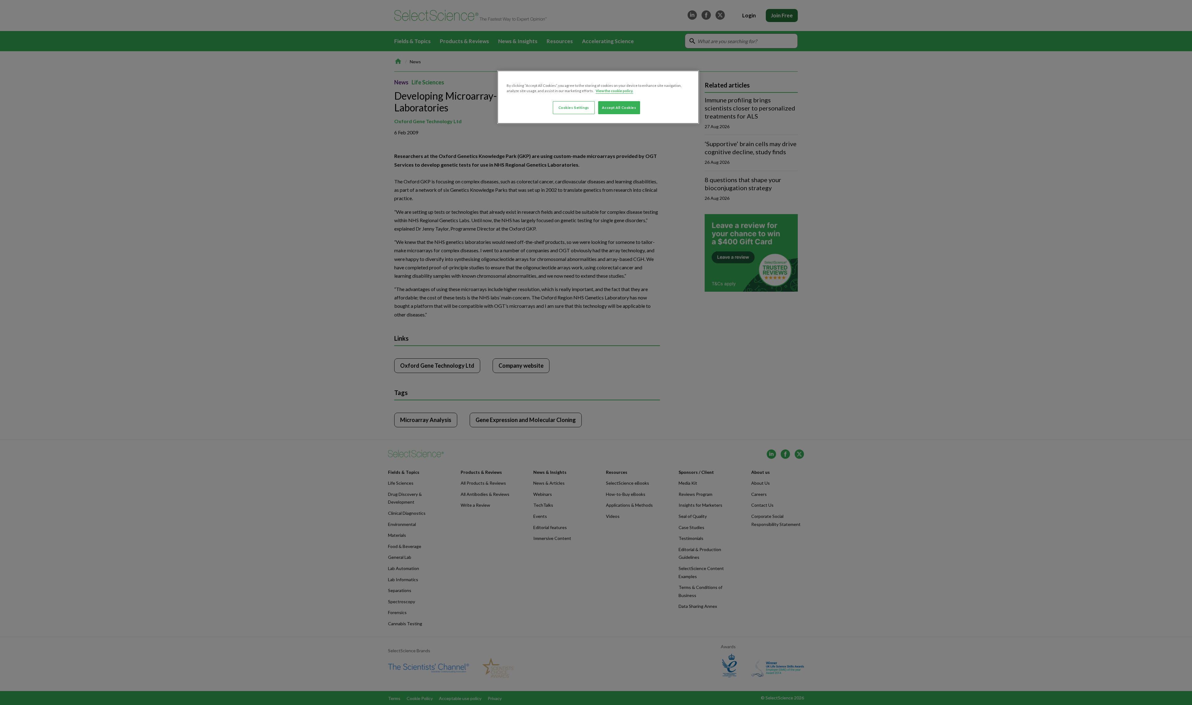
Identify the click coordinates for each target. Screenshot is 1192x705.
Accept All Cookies (619, 108)
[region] (598, 97)
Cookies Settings (573, 108)
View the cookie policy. (614, 91)
